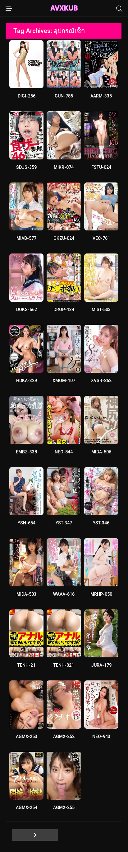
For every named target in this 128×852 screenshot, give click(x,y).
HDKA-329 (26, 380)
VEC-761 (101, 238)
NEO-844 (64, 451)
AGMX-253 (26, 736)
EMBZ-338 (26, 451)
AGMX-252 (64, 736)
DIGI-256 (26, 95)
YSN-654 (26, 522)
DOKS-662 (26, 309)
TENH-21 (26, 665)
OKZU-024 (63, 238)
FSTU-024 (101, 167)
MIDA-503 (26, 594)
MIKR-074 (64, 167)
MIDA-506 (101, 451)
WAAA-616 (64, 594)
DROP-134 (63, 309)
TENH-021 (63, 665)
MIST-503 (101, 309)
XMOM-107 (64, 380)
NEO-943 (101, 736)
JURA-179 (101, 665)
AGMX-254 (26, 807)
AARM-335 (101, 95)
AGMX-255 (64, 807)
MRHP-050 (101, 594)
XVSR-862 (101, 380)
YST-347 (64, 522)
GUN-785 (64, 95)
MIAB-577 (26, 238)
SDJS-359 (26, 167)
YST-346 (101, 522)
